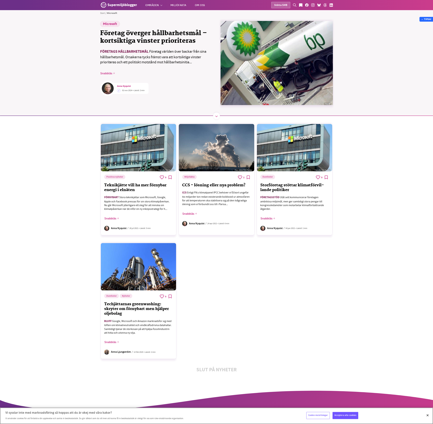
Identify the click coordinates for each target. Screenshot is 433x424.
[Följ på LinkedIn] (331, 5)
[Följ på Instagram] (313, 5)
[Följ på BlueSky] (319, 5)
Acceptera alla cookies (345, 415)
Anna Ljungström (121, 352)
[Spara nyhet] (170, 177)
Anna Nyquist (124, 86)
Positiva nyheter (114, 177)
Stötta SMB (280, 5)
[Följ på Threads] (325, 5)
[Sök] (294, 5)
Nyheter (126, 296)
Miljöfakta (178, 5)
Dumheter (268, 177)
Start (102, 13)
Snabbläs (106, 73)
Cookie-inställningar (318, 415)
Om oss (200, 5)
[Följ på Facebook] (307, 5)
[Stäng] (427, 415)
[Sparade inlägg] (300, 5)
